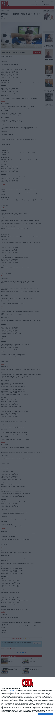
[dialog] (27, 697)
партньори (12, 690)
